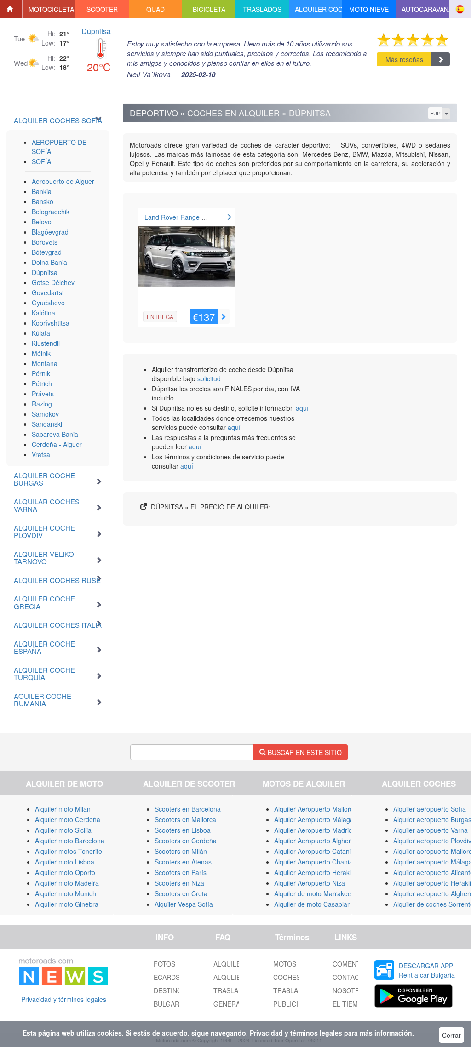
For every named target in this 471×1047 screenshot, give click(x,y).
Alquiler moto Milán (63, 808)
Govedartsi (47, 292)
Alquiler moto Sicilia (63, 830)
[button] (49, 9)
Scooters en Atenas (183, 861)
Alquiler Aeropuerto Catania (314, 851)
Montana (44, 363)
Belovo (42, 221)
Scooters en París (181, 872)
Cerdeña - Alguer (57, 444)
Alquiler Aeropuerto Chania (313, 861)
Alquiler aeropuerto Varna (430, 830)
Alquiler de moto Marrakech (314, 893)
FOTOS (164, 963)
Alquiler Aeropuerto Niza (309, 882)
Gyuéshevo (48, 302)
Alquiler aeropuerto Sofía (429, 808)
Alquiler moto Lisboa (64, 861)
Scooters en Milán (181, 851)
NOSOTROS (351, 990)
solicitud (209, 378)
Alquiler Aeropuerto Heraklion (317, 872)
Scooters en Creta (181, 893)
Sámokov (45, 413)
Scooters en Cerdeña (186, 840)
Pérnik (41, 373)
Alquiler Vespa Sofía (184, 904)
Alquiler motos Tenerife (68, 851)
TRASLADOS (292, 990)
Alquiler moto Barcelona (69, 840)
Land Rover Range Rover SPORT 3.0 (199, 217)
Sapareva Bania (55, 434)
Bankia (42, 191)
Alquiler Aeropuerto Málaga (314, 819)
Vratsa (41, 454)
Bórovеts (44, 241)
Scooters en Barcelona (188, 808)
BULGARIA (169, 1003)
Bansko (42, 201)
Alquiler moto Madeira (67, 882)
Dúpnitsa (96, 31)
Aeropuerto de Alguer (63, 181)
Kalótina (43, 312)
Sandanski (47, 424)
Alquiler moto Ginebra (66, 904)
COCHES (286, 977)
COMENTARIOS (356, 963)
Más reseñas (404, 59)
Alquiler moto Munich (65, 893)
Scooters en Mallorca (185, 819)
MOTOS (284, 963)
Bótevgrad (47, 252)
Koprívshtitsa (50, 322)
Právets (43, 393)
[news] (63, 969)
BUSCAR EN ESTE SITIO (304, 752)
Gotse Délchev (53, 282)
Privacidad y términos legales (63, 999)
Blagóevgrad (50, 231)
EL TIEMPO (350, 1003)
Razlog (42, 403)
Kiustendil (46, 343)
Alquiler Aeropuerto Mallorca (315, 808)
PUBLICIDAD (292, 1003)
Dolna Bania (49, 262)
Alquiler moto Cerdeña (67, 819)
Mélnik (41, 353)
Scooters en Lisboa (183, 830)
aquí (302, 407)
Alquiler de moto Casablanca (316, 904)
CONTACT (348, 977)
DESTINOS (170, 990)
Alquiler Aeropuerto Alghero (314, 840)
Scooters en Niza (179, 882)
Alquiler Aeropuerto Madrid (313, 830)
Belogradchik (50, 211)
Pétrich (42, 383)
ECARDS (167, 977)
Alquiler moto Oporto (65, 872)
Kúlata (41, 333)
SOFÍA (41, 161)
